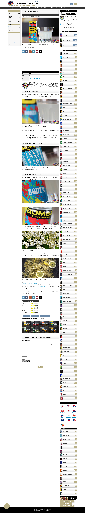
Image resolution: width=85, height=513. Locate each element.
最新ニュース (46, 7)
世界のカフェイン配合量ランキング (20, 7)
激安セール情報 (54, 7)
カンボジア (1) (74, 412)
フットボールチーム (66, 503)
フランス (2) (74, 421)
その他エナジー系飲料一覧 (67, 505)
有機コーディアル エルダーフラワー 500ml (32, 283)
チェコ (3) (62, 417)
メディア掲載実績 (40, 509)
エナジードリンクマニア (44, 510)
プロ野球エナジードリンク (67, 501)
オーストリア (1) (62, 412)
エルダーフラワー (32, 78)
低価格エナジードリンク (45, 315)
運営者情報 (35, 509)
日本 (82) (62, 407)
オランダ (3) (74, 407)
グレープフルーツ (38, 78)
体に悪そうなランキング (63, 7)
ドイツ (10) (74, 417)
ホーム (10, 7)
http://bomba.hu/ (11, 26)
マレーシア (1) (62, 426)
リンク (45, 509)
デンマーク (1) (68, 417)
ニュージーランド (63, 421)
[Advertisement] (40, 62)
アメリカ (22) (68, 407)
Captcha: (23, 359)
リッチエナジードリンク (45, 286)
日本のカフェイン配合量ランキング (35, 7)
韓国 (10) (68, 412)
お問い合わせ (49, 509)
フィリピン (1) (68, 421)
